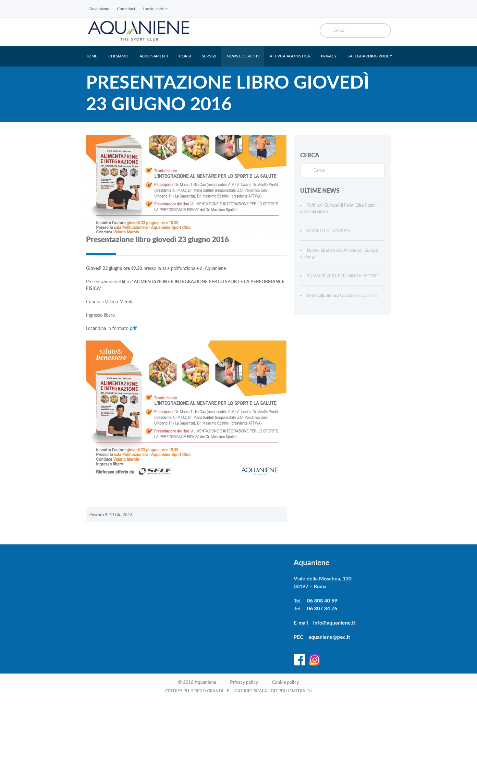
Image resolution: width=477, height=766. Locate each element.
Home (91, 56)
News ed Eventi (243, 56)
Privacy (328, 56)
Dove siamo (99, 9)
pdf (133, 328)
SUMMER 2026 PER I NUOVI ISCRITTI (344, 276)
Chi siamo (118, 56)
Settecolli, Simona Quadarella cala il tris (342, 296)
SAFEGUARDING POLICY (370, 56)
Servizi (209, 56)
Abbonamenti (154, 56)
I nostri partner (155, 9)
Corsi (185, 56)
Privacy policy (244, 682)
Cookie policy (285, 682)
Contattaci (126, 9)
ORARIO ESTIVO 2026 (328, 231)
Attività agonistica (290, 56)
